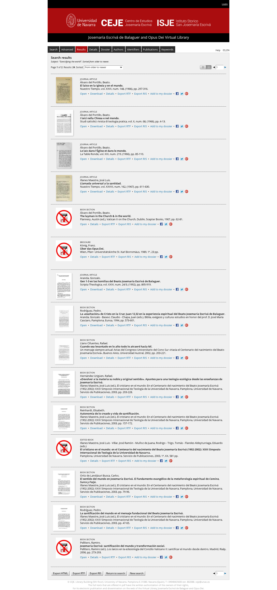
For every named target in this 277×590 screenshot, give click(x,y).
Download (96, 93)
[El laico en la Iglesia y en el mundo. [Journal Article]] (64, 90)
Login (225, 3)
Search (53, 49)
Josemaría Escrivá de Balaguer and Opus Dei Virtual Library (138, 37)
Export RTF (124, 93)
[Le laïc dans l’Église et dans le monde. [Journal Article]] (64, 155)
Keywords (167, 49)
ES (224, 50)
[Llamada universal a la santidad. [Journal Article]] (64, 188)
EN (228, 50)
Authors (118, 49)
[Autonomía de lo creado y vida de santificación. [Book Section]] (64, 418)
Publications (150, 49)
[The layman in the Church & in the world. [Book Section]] (64, 220)
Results (81, 49)
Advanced (67, 49)
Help (218, 50)
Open (83, 93)
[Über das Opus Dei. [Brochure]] (64, 253)
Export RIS (140, 93)
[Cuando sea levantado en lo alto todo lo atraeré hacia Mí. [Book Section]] (64, 351)
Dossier (105, 49)
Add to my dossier (161, 93)
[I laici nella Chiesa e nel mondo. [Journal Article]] (64, 123)
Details (93, 49)
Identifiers (133, 49)
